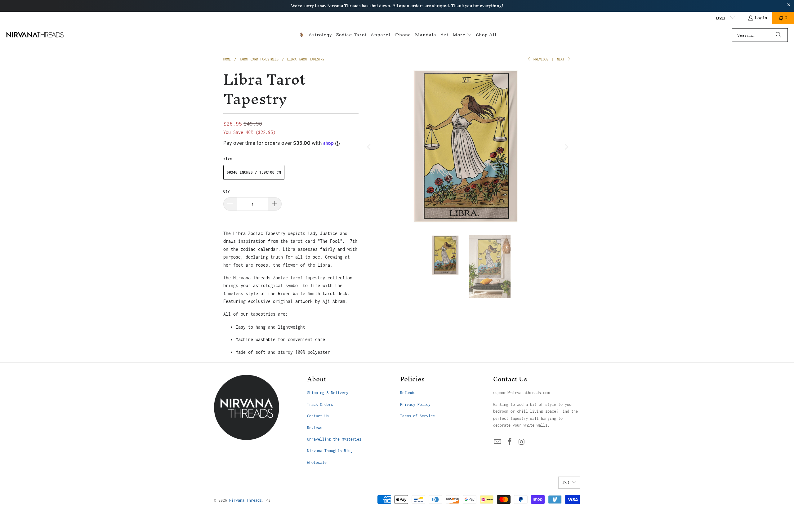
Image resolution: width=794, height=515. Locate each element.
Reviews (314, 427)
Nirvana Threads (245, 500)
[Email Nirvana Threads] (497, 442)
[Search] (778, 35)
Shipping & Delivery (327, 392)
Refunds (407, 392)
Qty (226, 191)
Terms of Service (417, 416)
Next (561, 59)
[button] (462, 35)
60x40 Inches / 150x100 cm (254, 172)
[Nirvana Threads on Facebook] (510, 442)
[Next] (566, 147)
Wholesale (317, 462)
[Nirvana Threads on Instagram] (521, 442)
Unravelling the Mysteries (334, 439)
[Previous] (369, 147)
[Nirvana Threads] (35, 35)
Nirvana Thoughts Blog (330, 450)
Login (761, 18)
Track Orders (320, 404)
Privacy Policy (415, 404)
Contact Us (318, 416)
